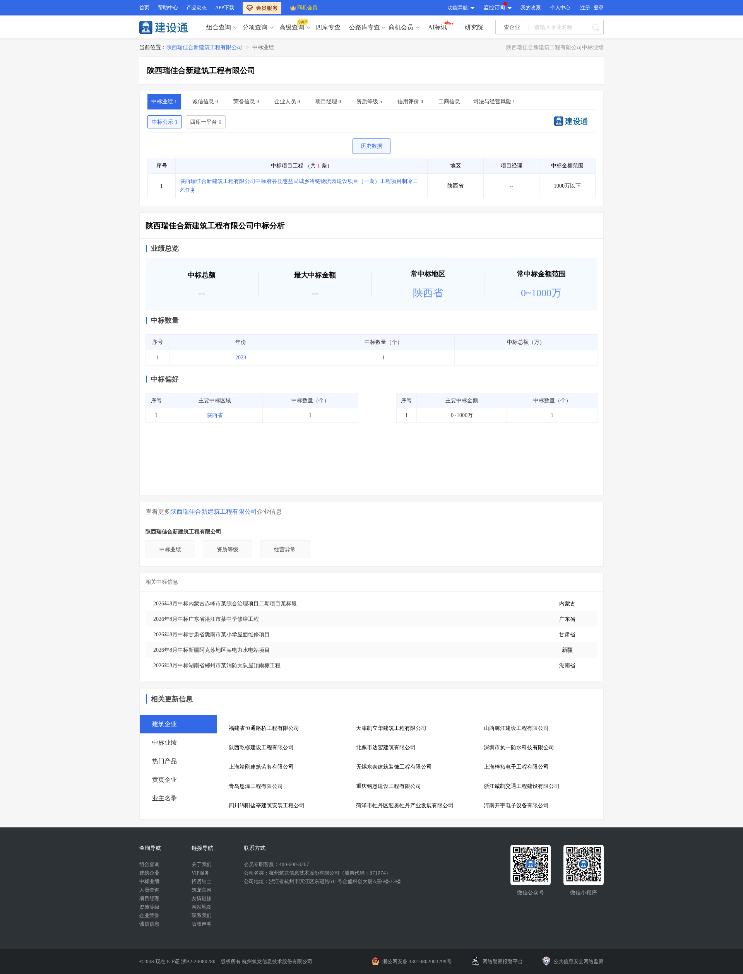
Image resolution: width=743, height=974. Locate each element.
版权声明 (202, 924)
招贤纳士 (202, 881)
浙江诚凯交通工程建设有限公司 (522, 786)
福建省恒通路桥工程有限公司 (264, 728)
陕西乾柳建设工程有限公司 (261, 747)
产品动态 (197, 7)
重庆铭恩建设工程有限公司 (388, 786)
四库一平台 (205, 122)
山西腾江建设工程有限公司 (516, 728)
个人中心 (560, 7)
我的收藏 (530, 7)
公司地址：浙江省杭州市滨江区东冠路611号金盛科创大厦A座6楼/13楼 (322, 881)
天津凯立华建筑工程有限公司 (391, 728)
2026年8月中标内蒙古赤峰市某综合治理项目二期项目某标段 (225, 604)
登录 (599, 7)
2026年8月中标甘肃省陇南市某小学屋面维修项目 (211, 634)
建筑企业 (149, 873)
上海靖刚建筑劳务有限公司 (261, 767)
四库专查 (328, 27)
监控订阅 (494, 7)
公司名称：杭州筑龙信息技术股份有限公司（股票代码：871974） (317, 873)
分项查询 (255, 27)
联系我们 (202, 915)
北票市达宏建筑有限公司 (386, 747)
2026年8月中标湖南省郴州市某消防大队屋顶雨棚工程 (217, 665)
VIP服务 (200, 873)
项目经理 (328, 101)
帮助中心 (168, 7)
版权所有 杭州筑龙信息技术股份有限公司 (266, 961)
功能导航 (458, 7)
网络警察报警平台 (503, 961)
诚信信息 (205, 101)
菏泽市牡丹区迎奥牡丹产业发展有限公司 (405, 805)
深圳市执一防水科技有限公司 (519, 747)
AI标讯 (437, 27)
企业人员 (287, 101)
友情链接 (202, 898)
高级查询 (291, 27)
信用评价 (410, 101)
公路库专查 (364, 27)
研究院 (474, 27)
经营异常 (285, 549)
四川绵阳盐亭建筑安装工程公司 (267, 805)
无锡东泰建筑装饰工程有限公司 (394, 767)
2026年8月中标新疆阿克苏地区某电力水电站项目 (211, 650)
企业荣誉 (149, 915)
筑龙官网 (202, 890)
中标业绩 (263, 47)
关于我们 (202, 864)
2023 (240, 358)
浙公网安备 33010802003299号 (417, 961)
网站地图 (202, 907)
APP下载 (224, 7)
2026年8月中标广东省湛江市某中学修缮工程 (206, 619)
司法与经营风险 (494, 101)
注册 (585, 7)
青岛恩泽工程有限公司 (256, 786)
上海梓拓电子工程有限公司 (516, 767)
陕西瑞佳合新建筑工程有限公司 (204, 47)
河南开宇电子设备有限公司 (516, 805)
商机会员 (307, 7)
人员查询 (149, 890)
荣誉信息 (246, 101)
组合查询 (218, 27)
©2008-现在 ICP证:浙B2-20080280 (178, 961)
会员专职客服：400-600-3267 (276, 864)
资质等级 (369, 101)
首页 (144, 7)
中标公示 (165, 122)
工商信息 (449, 101)
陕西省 (215, 415)
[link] (204, 47)
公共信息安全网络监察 (578, 961)
